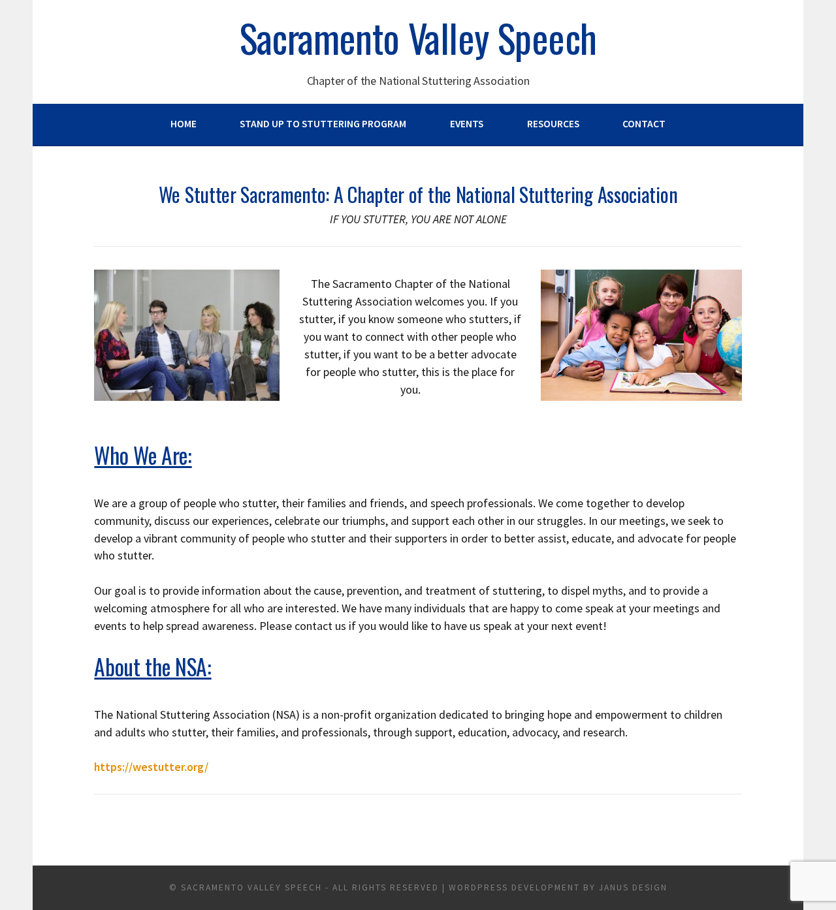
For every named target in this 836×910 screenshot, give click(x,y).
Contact (644, 124)
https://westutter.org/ (151, 766)
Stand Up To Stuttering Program (323, 124)
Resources (553, 124)
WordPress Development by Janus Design (558, 887)
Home (183, 124)
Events (466, 124)
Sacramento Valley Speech (418, 37)
